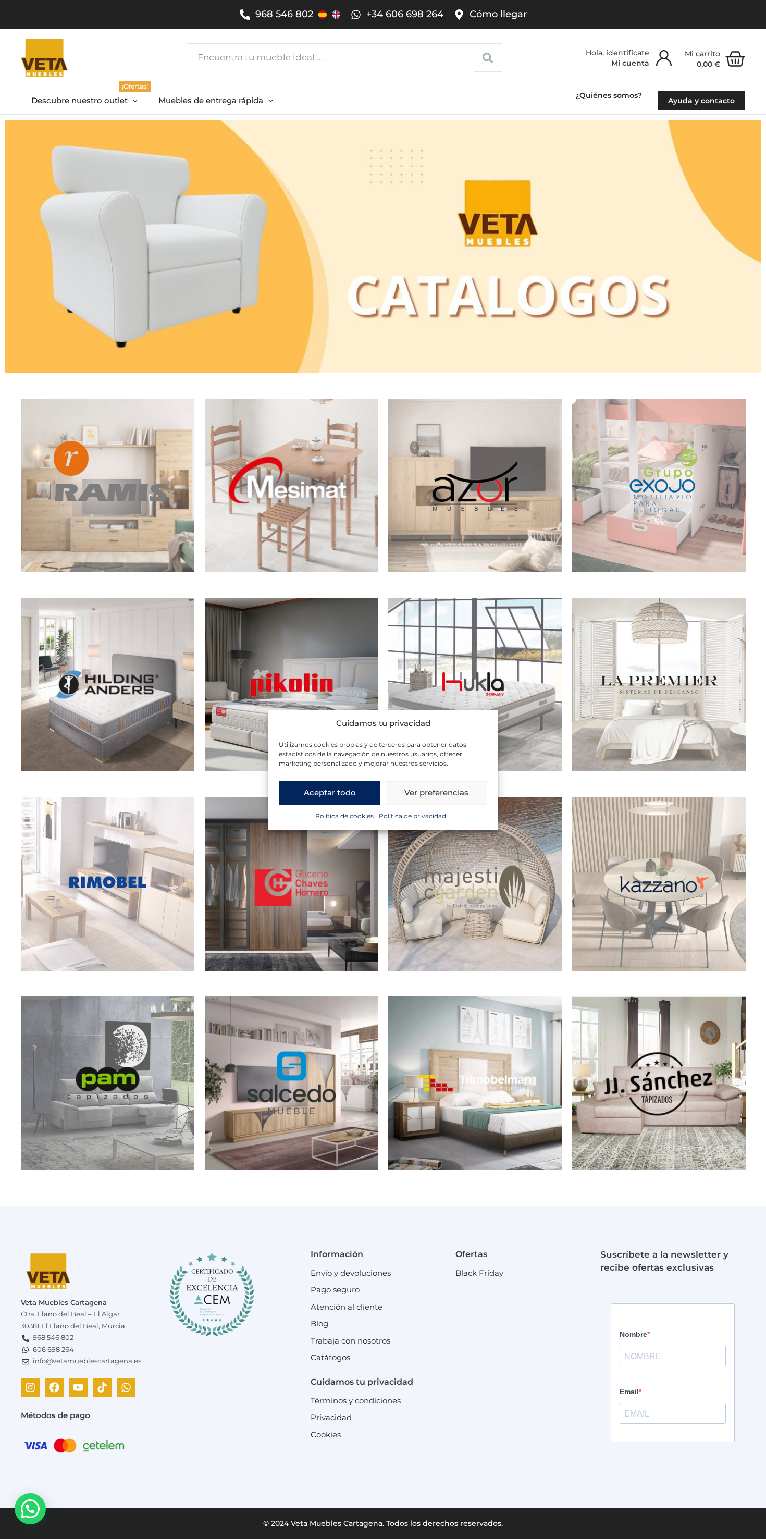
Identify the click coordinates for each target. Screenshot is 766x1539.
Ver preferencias (436, 792)
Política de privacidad (412, 815)
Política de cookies (344, 815)
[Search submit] (488, 57)
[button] (84, 101)
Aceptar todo (330, 792)
